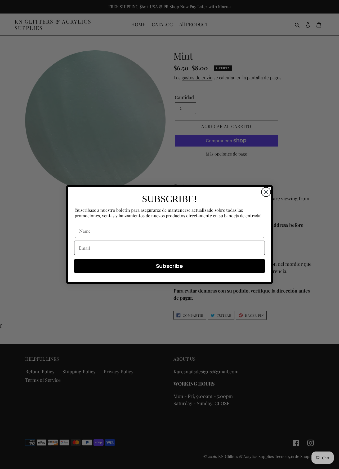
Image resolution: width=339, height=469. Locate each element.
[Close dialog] (266, 192)
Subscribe (169, 266)
